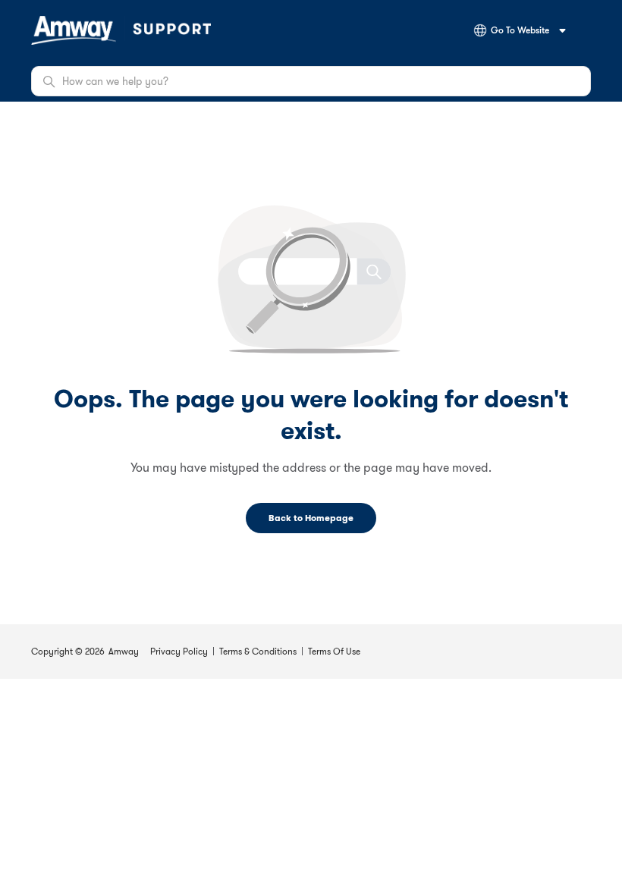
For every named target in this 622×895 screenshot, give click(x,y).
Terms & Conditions (258, 651)
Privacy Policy (179, 651)
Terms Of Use (334, 651)
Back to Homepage (311, 517)
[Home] (121, 30)
